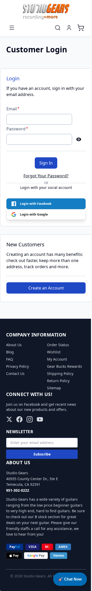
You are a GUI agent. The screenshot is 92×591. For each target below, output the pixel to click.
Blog (10, 352)
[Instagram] (30, 419)
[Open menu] (11, 27)
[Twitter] (9, 419)
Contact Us (15, 373)
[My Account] (69, 27)
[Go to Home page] (46, 11)
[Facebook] (19, 419)
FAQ (9, 359)
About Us (14, 344)
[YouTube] (40, 419)
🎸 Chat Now (70, 579)
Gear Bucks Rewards (64, 366)
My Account (57, 359)
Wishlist (54, 352)
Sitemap (54, 387)
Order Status (58, 344)
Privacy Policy (17, 366)
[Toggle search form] (57, 27)
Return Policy (58, 380)
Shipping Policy (60, 373)
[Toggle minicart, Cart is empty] (81, 28)
